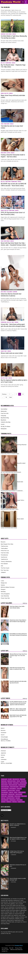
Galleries (9, 291)
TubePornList (4, 559)
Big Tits (3, 62)
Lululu (2, 580)
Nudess (3, 585)
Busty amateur (4, 784)
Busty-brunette (23, 782)
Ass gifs (9, 779)
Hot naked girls (4, 792)
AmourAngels (4, 737)
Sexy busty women (10, 798)
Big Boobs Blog (5, 417)
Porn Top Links (5, 570)
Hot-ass (18, 790)
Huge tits (11, 792)
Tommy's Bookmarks (6, 561)
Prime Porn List (5, 550)
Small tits (3, 801)
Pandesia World (19, 945)
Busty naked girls (22, 784)
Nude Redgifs (10, 796)
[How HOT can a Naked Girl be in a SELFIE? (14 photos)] (5, 824)
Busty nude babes (5, 786)
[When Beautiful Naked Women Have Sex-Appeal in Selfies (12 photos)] (5, 837)
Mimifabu (3, 591)
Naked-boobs (4, 794)
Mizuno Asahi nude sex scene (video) (12, 353)
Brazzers (3, 542)
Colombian (3, 759)
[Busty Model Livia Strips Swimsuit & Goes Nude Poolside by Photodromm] (5, 633)
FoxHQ (2, 424)
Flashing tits (4, 790)
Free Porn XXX (4, 413)
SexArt (2, 734)
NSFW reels (3, 796)
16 (6, 397)
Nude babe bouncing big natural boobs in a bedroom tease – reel (17, 668)
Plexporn (3, 589)
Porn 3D (11, 948)
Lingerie (15, 291)
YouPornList (4, 557)
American (3, 750)
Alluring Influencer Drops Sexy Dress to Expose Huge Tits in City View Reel (18, 655)
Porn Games (5, 948)
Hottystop (3, 415)
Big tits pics (3, 781)
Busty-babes (16, 782)
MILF (13, 322)
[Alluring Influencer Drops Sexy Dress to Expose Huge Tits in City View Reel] (5, 654)
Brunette (10, 782)
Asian (2, 93)
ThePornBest (4, 548)
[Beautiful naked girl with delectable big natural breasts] (5, 681)
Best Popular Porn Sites (7, 544)
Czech (2, 761)
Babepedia (4, 428)
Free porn (6, 123)
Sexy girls (9, 33)
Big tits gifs (22, 779)
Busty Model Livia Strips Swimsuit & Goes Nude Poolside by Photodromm (18, 634)
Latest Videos (5, 698)
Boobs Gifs (23, 781)
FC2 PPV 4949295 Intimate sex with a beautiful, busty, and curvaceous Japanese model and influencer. (18, 703)
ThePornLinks (4, 546)
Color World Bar (5, 596)
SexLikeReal (4, 409)
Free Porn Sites (5, 552)
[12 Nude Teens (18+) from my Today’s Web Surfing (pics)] (5, 851)
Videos (14, 33)
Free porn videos (11, 790)
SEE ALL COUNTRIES (6, 763)
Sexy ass (3, 798)
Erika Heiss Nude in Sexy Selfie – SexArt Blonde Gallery (17, 607)
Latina (8, 152)
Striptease (9, 801)
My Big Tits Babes (5, 426)
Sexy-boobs (23, 796)
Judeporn (3, 572)
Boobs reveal (4, 782)
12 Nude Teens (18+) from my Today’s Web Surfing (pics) (17, 851)
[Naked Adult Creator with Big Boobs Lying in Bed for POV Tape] (5, 715)
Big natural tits (16, 779)
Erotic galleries (13, 788)
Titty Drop (14, 801)
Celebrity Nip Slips (5, 422)
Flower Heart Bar (5, 598)
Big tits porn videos (12, 781)
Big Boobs (3, 420)
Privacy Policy (18, 948)
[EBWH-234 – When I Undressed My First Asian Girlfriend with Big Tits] (5, 709)
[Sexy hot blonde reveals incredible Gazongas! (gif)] (5, 878)
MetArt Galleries (21, 792)
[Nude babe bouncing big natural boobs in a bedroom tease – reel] (5, 667)
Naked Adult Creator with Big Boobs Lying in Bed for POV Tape (18, 715)
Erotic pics (19, 788)
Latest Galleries (6, 603)
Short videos (19, 799)
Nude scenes (17, 796)
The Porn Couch (5, 568)
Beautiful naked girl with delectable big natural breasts (18, 682)
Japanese (3, 753)
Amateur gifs (4, 779)
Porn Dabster (4, 563)
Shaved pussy (12, 799)
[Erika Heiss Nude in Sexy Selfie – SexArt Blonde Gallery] (5, 606)
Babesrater (4, 411)
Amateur (3, 33)
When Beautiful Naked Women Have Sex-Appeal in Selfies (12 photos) (18, 838)
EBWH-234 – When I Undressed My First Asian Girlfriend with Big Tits (18, 709)
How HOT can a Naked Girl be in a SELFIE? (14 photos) (17, 824)
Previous (4, 394)
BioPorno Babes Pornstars (8, 587)
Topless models (21, 801)
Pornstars (8, 62)
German (3, 755)
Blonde (18, 781)
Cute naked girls (4, 788)
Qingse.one (4, 583)
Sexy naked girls (4, 799)
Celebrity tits (22, 786)
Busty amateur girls (13, 784)
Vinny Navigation (5, 593)
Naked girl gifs (11, 794)
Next (10, 397)
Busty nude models (14, 786)
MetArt (2, 728)
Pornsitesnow (4, 555)
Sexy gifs (18, 798)
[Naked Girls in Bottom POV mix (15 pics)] (5, 865)
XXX (2, 566)
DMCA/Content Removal (16, 949)
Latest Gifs (4, 651)
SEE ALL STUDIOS (5, 740)
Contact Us (4, 951)
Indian (2, 757)
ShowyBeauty (4, 739)
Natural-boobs (19, 794)
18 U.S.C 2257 (5, 949)
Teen (2, 123)
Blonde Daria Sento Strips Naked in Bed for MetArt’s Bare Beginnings (18, 620)
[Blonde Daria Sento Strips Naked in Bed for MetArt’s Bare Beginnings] (5, 620)
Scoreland (3, 732)
